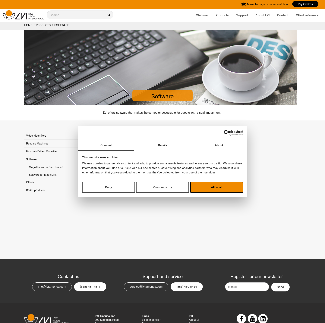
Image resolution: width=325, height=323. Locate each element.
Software (61, 25)
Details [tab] (162, 145)
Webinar (202, 15)
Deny (108, 187)
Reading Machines (37, 143)
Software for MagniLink (42, 174)
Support (242, 15)
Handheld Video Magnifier (41, 151)
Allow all (216, 187)
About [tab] (219, 145)
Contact (282, 15)
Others (30, 182)
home (28, 25)
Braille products (35, 190)
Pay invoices (305, 4)
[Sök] (80, 15)
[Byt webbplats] (237, 4)
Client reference (307, 15)
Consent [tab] (106, 145)
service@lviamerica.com (146, 286)
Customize (160, 187)
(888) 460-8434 (186, 286)
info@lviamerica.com (52, 286)
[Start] (23, 15)
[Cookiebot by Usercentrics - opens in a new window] (226, 133)
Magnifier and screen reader (46, 167)
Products (222, 15)
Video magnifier (151, 319)
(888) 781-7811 (90, 286)
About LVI (262, 15)
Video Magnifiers (36, 135)
